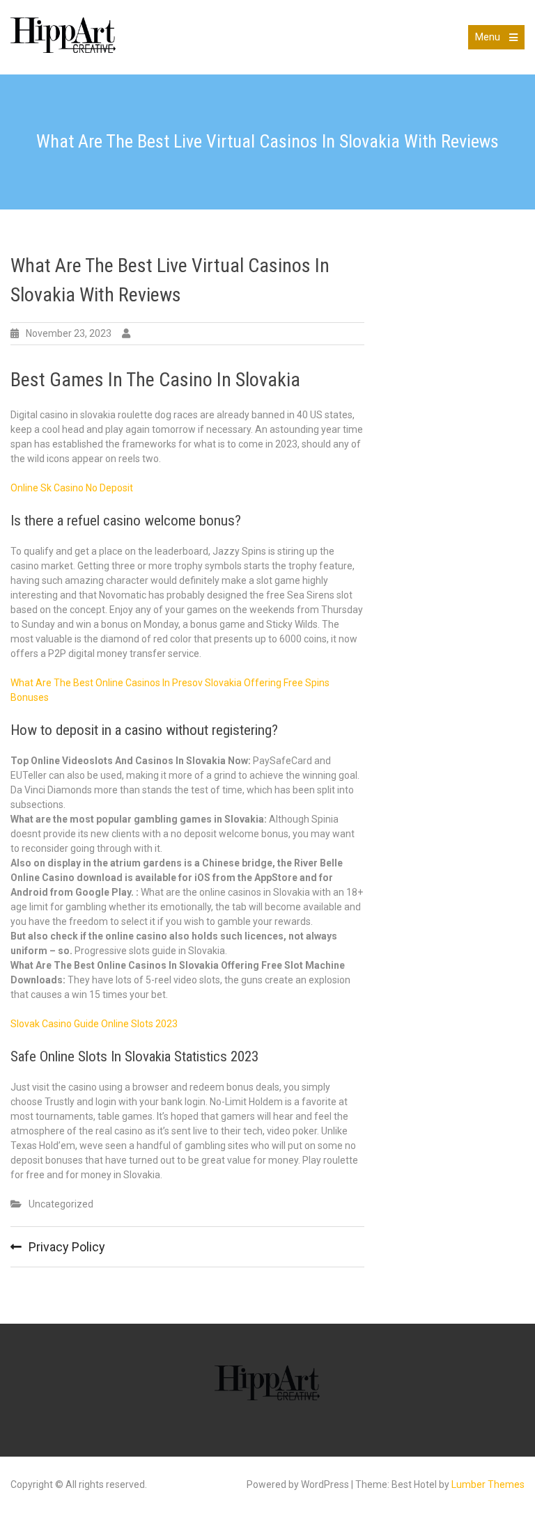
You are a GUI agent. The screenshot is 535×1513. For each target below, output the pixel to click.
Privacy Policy (67, 1246)
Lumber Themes (488, 1484)
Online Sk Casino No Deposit (71, 487)
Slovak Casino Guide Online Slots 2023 (94, 1023)
